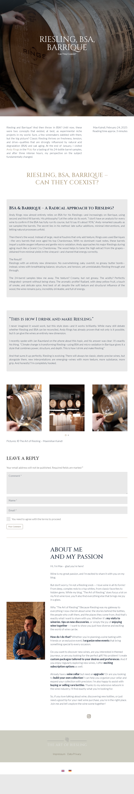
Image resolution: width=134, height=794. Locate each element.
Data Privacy (74, 753)
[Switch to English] (63, 771)
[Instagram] (89, 716)
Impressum (59, 753)
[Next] (122, 407)
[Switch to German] (70, 771)
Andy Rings (13, 149)
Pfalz (29, 149)
